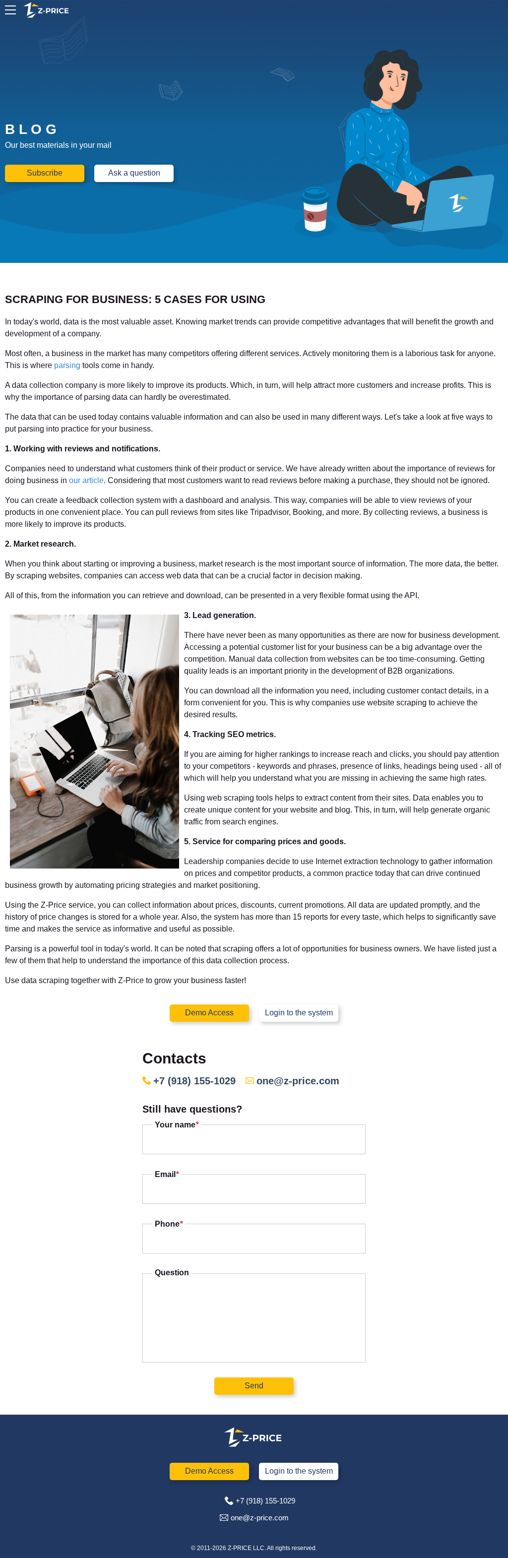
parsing (68, 365)
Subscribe (45, 173)
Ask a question (134, 173)
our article (86, 480)
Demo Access (209, 1012)
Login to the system (299, 1012)
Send (254, 1385)
